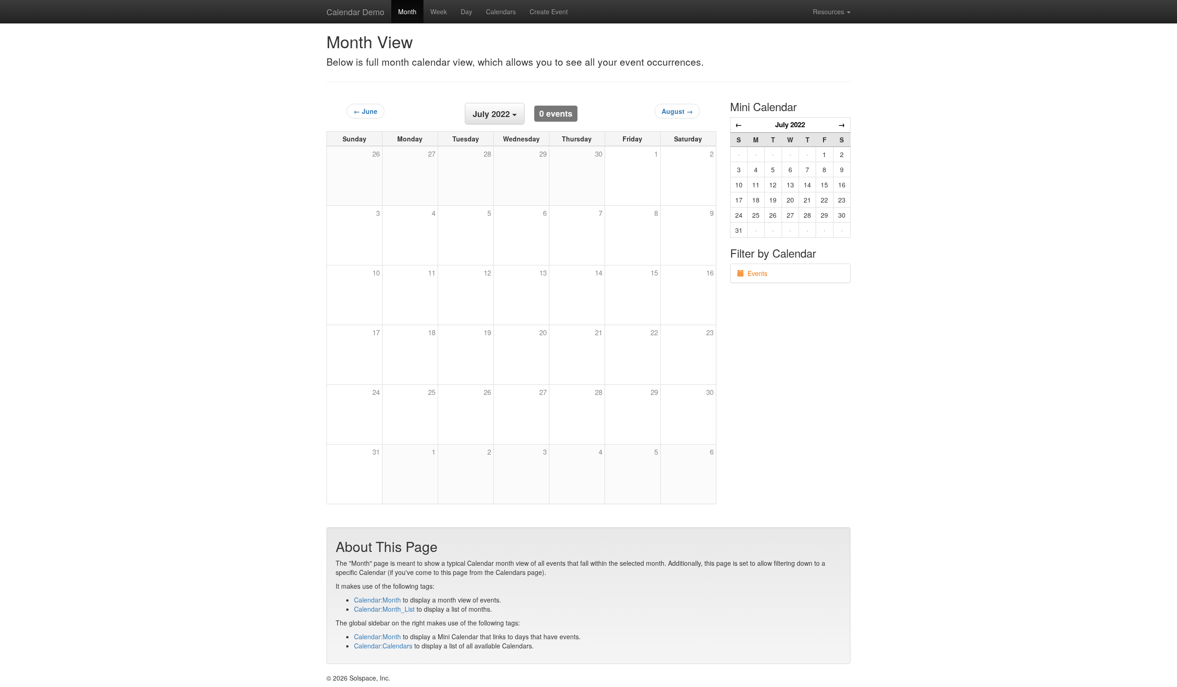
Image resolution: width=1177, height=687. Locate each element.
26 (487, 392)
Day (466, 11)
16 (710, 272)
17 (376, 332)
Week (438, 11)
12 (487, 272)
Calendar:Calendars (383, 645)
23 (710, 332)
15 (654, 272)
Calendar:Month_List (384, 609)
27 (543, 392)
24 (376, 392)
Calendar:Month (377, 599)
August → (677, 111)
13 (543, 272)
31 (376, 451)
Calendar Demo (355, 11)
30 (710, 392)
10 (376, 272)
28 (598, 392)
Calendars (501, 11)
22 (654, 332)
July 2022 (790, 124)
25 (431, 392)
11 (431, 272)
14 (598, 272)
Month (407, 11)
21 (598, 332)
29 (654, 392)
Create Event (549, 11)
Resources (829, 11)
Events (755, 273)
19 (487, 332)
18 (431, 332)
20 (543, 332)
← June (365, 111)
